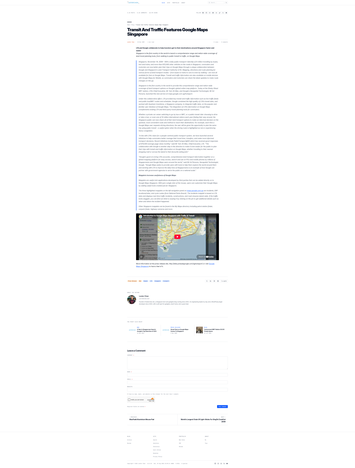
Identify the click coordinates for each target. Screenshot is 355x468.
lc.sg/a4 (224, 281)
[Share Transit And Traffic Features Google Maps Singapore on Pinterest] (218, 281)
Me (205, 440)
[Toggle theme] (226, 2)
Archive (129, 440)
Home (128, 25)
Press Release (132, 281)
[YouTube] (226, 12)
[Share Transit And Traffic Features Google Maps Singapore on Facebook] (214, 281)
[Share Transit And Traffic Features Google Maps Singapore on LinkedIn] (210, 281)
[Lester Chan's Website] (133, 2)
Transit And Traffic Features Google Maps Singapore (167, 32)
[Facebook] (203, 12)
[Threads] (216, 12)
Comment (130, 355)
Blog (163, 3)
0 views (216, 42)
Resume (181, 446)
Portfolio (175, 3)
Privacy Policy (157, 456)
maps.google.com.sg (195, 191)
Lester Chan (130, 42)
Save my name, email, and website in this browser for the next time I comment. (154, 394)
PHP (180, 443)
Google (146, 281)
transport (166, 281)
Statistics (156, 446)
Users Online (157, 450)
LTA (151, 281)
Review (129, 443)
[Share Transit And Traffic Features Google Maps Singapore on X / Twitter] (206, 281)
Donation (155, 453)
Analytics (156, 443)
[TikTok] (219, 12)
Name (129, 372)
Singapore (157, 281)
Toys (206, 443)
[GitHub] (206, 12)
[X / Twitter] (223, 12)
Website (129, 386)
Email (129, 379)
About (183, 3)
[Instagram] (209, 12)
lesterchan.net (144, 298)
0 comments (224, 42)
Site (168, 3)
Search (155, 440)
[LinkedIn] (213, 12)
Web (140, 281)
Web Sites (182, 440)
